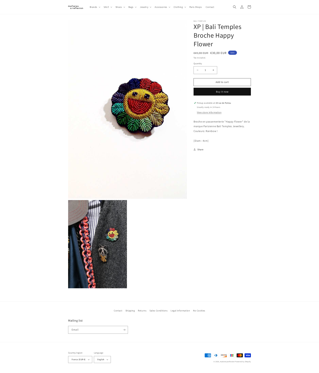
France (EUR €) (79, 359)
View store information (209, 112)
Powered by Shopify (243, 362)
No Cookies (199, 310)
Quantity (198, 63)
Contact (118, 310)
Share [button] (200, 149)
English (100, 359)
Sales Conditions (159, 310)
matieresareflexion (227, 362)
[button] (95, 6)
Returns (142, 310)
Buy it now (222, 91)
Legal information (180, 310)
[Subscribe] (124, 330)
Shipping (130, 310)
